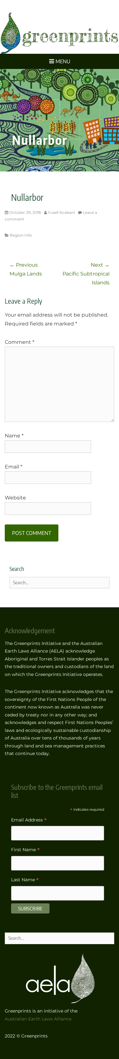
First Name (25, 850)
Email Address (29, 821)
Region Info (21, 235)
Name (14, 436)
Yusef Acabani (61, 212)
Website (15, 498)
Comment (19, 342)
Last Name (25, 880)
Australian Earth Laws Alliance (38, 1019)
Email (13, 467)
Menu (63, 61)
